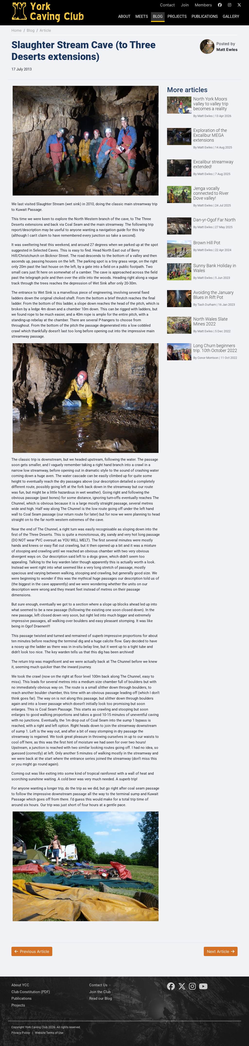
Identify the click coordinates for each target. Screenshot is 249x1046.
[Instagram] (192, 987)
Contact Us (98, 985)
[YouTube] (203, 987)
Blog (158, 16)
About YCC (20, 985)
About (124, 16)
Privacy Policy (20, 1033)
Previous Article (34, 951)
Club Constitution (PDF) (30, 992)
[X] (182, 987)
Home (16, 30)
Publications (205, 16)
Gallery (231, 16)
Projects (177, 16)
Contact (167, 4)
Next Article (218, 951)
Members (203, 4)
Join (185, 4)
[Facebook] (171, 987)
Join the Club (100, 992)
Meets (141, 16)
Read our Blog (100, 998)
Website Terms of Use (49, 1033)
